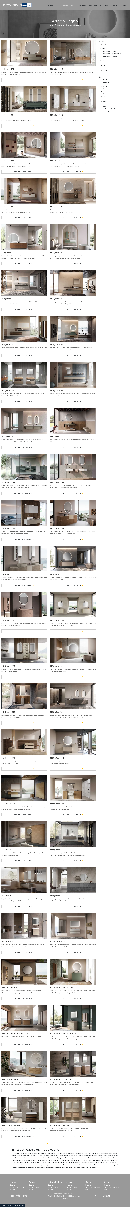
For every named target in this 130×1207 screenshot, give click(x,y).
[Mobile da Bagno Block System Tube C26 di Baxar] (73, 1064)
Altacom (14, 1182)
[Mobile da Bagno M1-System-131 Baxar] (24, 283)
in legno (105, 70)
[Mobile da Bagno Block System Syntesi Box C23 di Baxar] (24, 1018)
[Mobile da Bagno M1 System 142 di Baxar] (24, 237)
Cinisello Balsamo (108, 89)
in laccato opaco (108, 68)
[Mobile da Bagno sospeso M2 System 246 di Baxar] (24, 559)
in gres (105, 63)
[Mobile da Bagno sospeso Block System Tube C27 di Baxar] (24, 1110)
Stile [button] (100, 77)
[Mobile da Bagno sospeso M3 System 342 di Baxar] (73, 742)
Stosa (69, 1182)
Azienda (50, 5)
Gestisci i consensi (18, 1205)
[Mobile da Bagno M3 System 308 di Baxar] (24, 834)
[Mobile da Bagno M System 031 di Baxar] (24, 99)
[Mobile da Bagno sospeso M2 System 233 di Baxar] (73, 696)
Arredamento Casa (67, 5)
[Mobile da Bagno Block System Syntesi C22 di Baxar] (73, 972)
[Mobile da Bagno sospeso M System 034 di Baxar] (73, 145)
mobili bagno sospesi (110, 56)
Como (105, 91)
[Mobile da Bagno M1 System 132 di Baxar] (73, 283)
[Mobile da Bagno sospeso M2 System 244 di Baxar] (24, 513)
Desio (105, 94)
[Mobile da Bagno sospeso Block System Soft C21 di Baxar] (24, 972)
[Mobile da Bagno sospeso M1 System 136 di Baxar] (73, 375)
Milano (105, 101)
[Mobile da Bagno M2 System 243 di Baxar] (73, 467)
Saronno (105, 106)
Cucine (57, 5)
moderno (106, 82)
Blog (106, 5)
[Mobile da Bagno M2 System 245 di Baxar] (73, 513)
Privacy (3, 1205)
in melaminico (107, 73)
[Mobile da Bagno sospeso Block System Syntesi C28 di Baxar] (73, 1110)
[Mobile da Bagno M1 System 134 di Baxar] (73, 329)
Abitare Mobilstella (56, 1182)
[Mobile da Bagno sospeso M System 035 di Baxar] (24, 191)
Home (51, 25)
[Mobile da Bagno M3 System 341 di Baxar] (24, 742)
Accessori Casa (81, 5)
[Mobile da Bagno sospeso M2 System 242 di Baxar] (24, 467)
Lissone (105, 99)
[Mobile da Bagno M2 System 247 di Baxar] (73, 559)
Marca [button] (101, 42)
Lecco (105, 96)
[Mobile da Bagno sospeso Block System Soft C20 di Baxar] (73, 926)
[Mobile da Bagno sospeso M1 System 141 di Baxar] (73, 191)
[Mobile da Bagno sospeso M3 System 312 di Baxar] (24, 880)
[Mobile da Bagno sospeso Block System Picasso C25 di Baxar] (24, 1064)
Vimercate (106, 111)
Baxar (104, 44)
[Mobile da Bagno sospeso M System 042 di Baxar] (73, 53)
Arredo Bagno (75, 25)
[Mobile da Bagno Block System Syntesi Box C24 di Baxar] (73, 1018)
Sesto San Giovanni (109, 109)
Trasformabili (92, 5)
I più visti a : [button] (103, 86)
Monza (105, 104)
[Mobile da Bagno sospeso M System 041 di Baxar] (24, 53)
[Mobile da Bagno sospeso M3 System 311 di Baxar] (73, 834)
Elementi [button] (103, 48)
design (105, 79)
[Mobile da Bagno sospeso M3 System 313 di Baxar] (73, 880)
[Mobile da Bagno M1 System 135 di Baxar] (24, 375)
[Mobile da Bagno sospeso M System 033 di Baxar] (24, 145)
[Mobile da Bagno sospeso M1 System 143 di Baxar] (73, 237)
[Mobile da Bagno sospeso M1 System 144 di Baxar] (24, 421)
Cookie (8, 1205)
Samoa (107, 1182)
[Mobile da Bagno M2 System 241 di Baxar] (73, 421)
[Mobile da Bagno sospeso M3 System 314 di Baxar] (24, 926)
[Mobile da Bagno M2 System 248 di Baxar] (24, 604)
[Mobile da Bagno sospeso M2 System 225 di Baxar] (24, 650)
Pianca (31, 1182)
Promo (101, 5)
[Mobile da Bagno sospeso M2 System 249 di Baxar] (73, 604)
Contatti (123, 5)
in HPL (105, 65)
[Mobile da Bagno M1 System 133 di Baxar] (24, 329)
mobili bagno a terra (109, 51)
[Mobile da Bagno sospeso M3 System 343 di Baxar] (24, 788)
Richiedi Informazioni (23, 80)
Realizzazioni (114, 5)
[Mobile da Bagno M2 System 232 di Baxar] (24, 696)
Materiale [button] (103, 60)
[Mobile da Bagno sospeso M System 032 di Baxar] (73, 99)
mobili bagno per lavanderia (112, 53)
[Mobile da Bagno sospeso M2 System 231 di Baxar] (73, 650)
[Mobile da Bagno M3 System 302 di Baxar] (73, 788)
